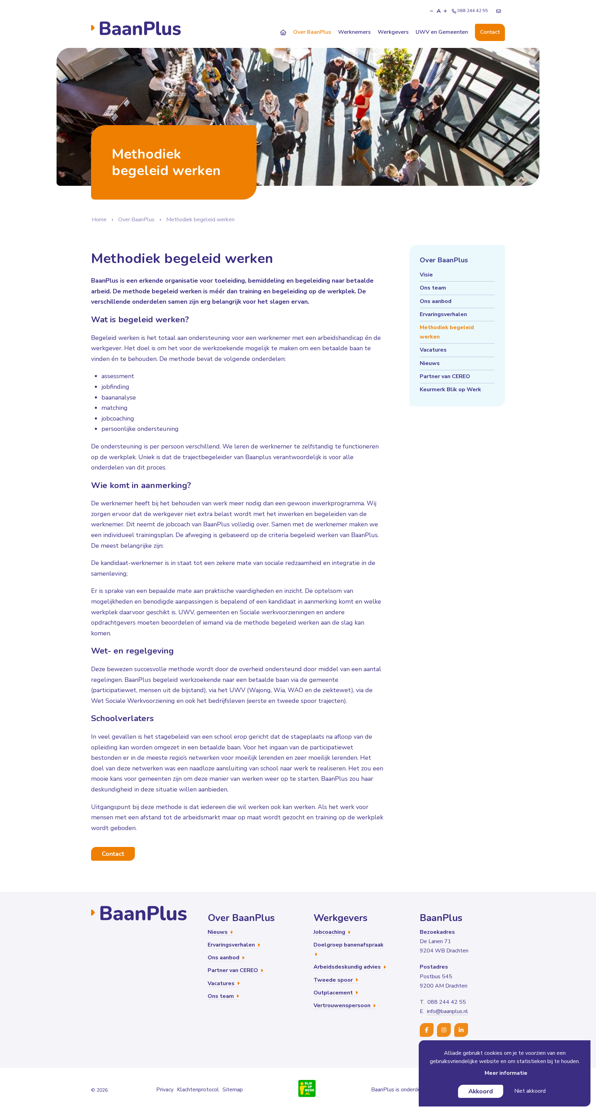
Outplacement (334, 993)
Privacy (164, 1089)
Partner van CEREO (445, 376)
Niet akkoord (530, 1091)
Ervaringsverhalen (443, 314)
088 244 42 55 (472, 11)
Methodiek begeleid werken (200, 219)
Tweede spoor (334, 980)
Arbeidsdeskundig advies (348, 967)
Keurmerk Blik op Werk (450, 389)
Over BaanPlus (312, 32)
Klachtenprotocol (198, 1089)
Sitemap (232, 1089)
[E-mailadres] (498, 11)
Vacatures (433, 350)
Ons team (433, 288)
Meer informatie (506, 1073)
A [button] (439, 11)
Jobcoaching (330, 932)
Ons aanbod (435, 301)
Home (99, 219)
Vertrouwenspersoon (343, 1005)
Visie (426, 275)
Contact (490, 32)
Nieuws (430, 363)
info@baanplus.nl (447, 1011)
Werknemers (354, 32)
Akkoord (480, 1091)
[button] (431, 11)
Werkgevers (393, 32)
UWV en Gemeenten (442, 32)
